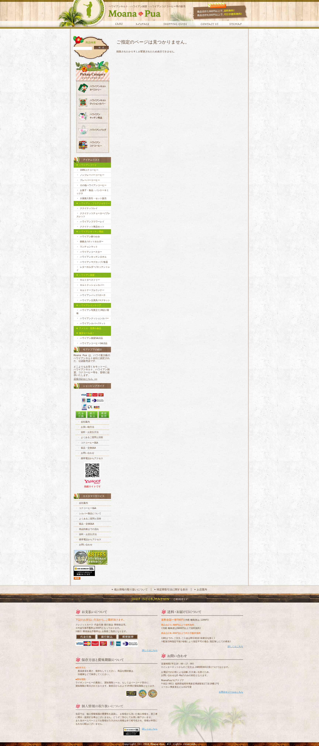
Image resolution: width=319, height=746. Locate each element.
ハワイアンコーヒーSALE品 (93, 343)
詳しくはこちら (149, 650)
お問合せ (209, 24)
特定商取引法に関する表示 (172, 589)
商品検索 (90, 42)
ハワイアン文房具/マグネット (95, 300)
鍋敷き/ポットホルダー (91, 241)
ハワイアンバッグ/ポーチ (93, 295)
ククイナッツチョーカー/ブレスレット (93, 215)
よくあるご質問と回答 (92, 437)
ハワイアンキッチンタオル (93, 257)
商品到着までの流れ (89, 529)
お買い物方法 (87, 427)
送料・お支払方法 (90, 432)
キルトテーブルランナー (92, 290)
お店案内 (202, 589)
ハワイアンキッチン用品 (91, 231)
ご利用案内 (175, 24)
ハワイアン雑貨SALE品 (91, 338)
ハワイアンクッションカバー (94, 318)
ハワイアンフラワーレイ (92, 221)
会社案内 (85, 422)
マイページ (142, 24)
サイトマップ (236, 24)
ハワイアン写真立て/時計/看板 (92, 312)
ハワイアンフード (88, 165)
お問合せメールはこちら (231, 692)
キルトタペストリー (90, 280)
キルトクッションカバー (92, 285)
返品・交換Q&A (88, 448)
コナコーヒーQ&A (89, 442)
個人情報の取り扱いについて (131, 589)
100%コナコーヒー (89, 170)
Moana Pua (109, 13)
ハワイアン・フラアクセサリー (94, 203)
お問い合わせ (87, 453)
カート (119, 24)
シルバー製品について (90, 513)
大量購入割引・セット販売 (93, 198)
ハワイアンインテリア (90, 305)
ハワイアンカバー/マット (93, 323)
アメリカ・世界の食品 (90, 328)
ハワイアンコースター (91, 252)
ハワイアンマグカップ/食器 (94, 262)
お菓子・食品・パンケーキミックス (92, 192)
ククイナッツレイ (89, 208)
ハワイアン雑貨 (87, 275)
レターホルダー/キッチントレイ (93, 268)
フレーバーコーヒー (90, 180)
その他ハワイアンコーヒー (93, 185)
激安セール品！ (87, 333)
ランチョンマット (89, 246)
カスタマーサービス (93, 496)
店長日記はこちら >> (85, 379)
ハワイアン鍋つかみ (90, 236)
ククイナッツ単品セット (92, 226)
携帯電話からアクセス (92, 458)
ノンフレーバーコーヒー (92, 175)
